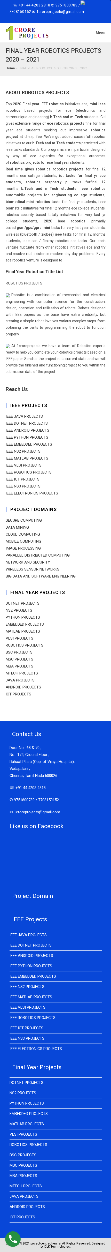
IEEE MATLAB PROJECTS (27, 458)
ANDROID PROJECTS (23, 687)
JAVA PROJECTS (20, 680)
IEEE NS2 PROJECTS (23, 451)
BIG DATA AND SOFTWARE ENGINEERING (41, 576)
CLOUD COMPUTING (23, 534)
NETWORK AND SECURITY (28, 562)
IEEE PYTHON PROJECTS (27, 437)
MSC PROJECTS (19, 659)
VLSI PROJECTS (19, 638)
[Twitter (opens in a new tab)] (38, 17)
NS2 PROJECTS (19, 610)
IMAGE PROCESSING (23, 548)
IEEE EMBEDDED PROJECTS (29, 444)
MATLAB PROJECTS (23, 631)
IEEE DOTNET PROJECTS (27, 423)
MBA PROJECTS (19, 666)
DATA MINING (17, 527)
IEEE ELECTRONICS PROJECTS (32, 493)
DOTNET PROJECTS (22, 603)
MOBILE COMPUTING (23, 541)
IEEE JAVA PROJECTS (24, 416)
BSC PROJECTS (19, 652)
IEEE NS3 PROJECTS (23, 486)
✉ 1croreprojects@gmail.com (35, 812)
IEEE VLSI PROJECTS (24, 465)
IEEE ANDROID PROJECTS (27, 430)
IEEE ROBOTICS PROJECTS (29, 472)
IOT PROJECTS (18, 694)
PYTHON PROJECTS (23, 617)
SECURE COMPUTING (24, 520)
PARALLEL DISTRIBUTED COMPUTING (38, 555)
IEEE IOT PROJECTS (22, 479)
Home (10, 68)
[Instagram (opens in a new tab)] (49, 17)
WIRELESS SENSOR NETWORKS (32, 569)
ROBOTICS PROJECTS (24, 645)
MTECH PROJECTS (22, 673)
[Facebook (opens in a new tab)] (43, 17)
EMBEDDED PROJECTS (25, 624)
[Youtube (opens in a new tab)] (55, 17)
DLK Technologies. (57, 1246)
